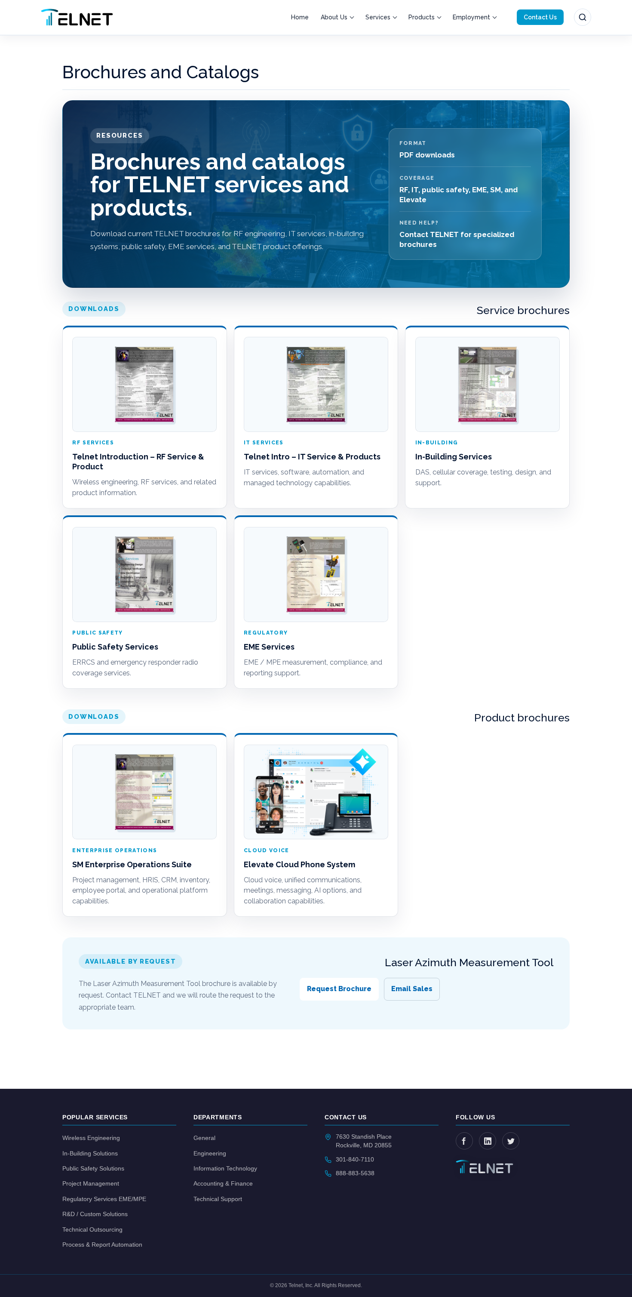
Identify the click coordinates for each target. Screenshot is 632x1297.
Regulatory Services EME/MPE (104, 1198)
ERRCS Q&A (396, 85)
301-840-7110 (355, 1159)
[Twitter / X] (510, 1140)
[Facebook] (464, 1140)
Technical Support (217, 1198)
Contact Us (540, 17)
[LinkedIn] (487, 1140)
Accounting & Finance (223, 1183)
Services (377, 17)
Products (421, 17)
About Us (334, 17)
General (204, 1137)
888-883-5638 (355, 1173)
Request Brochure (339, 989)
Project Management (90, 1183)
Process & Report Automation (102, 1244)
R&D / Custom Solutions (95, 1214)
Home (300, 17)
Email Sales (412, 989)
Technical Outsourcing (92, 1229)
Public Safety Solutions (93, 1168)
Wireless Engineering (91, 1137)
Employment (471, 17)
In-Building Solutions (90, 1153)
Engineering (209, 1153)
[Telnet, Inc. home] (77, 17)
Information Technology (225, 1168)
